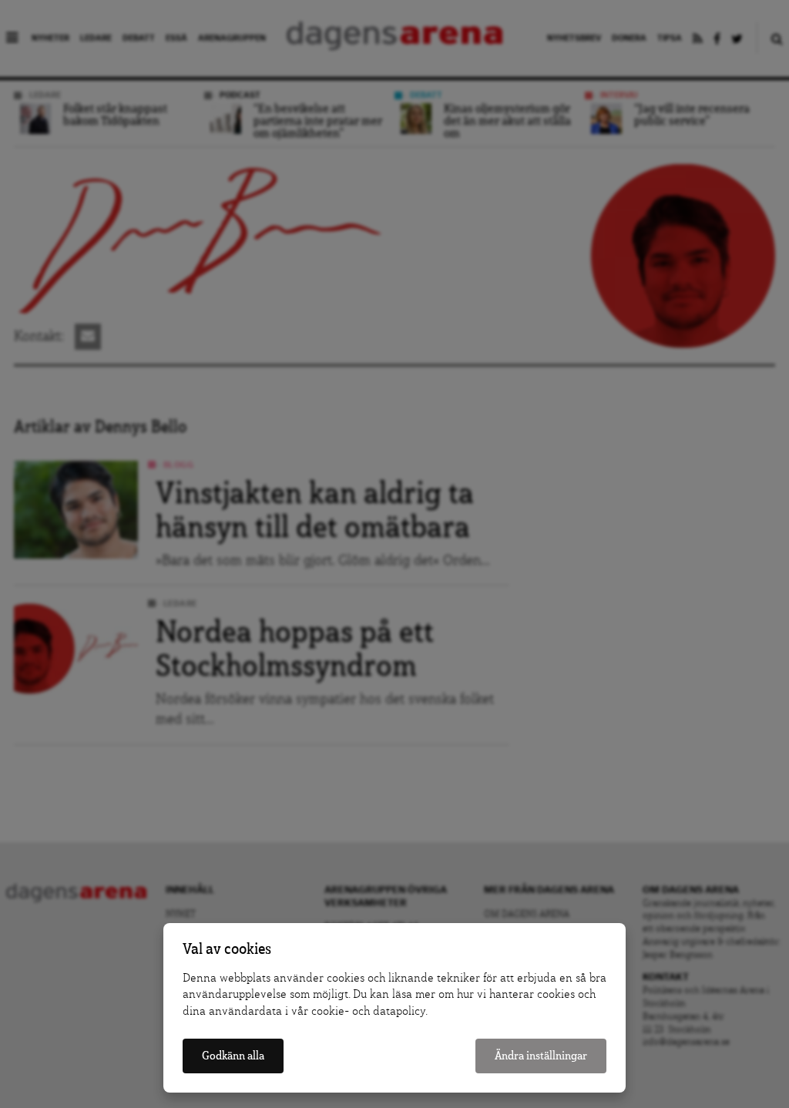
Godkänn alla (233, 1056)
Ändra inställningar (541, 1056)
